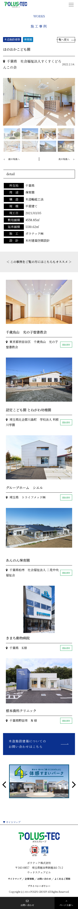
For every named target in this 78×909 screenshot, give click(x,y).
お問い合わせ (44, 878)
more (66, 344)
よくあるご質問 (62, 878)
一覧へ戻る (63, 39)
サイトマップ (13, 822)
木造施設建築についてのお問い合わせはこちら (27, 744)
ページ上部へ (66, 905)
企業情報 (29, 878)
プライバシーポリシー (39, 885)
